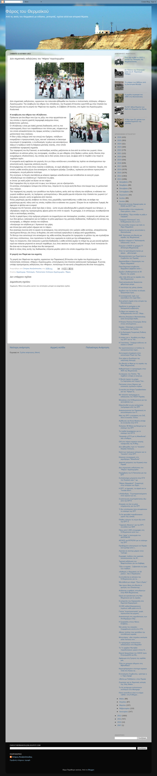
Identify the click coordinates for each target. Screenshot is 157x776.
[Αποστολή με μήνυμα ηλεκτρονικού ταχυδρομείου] (63, 269)
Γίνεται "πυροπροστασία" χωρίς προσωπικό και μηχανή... (131, 612)
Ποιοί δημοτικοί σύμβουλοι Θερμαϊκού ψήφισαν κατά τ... (131, 267)
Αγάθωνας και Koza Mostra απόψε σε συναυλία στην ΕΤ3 (132, 422)
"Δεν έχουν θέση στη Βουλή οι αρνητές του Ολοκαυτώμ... (130, 586)
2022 (119, 150)
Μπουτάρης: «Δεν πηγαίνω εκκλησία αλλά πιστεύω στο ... (133, 638)
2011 (119, 719)
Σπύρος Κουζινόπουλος (22, 757)
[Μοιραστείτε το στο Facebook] (70, 269)
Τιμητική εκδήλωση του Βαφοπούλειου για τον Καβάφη (131, 562)
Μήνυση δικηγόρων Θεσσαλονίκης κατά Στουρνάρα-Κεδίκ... (132, 318)
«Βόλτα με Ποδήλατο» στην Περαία (132, 679)
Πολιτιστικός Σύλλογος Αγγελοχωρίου (50, 272)
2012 (119, 716)
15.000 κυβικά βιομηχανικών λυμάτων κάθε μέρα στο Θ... (130, 607)
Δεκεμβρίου (124, 182)
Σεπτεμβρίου (124, 192)
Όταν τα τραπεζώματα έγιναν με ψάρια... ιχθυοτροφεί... (131, 252)
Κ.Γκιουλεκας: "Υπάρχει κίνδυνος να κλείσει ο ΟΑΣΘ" (132, 344)
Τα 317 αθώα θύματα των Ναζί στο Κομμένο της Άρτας (136, 108)
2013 (119, 179)
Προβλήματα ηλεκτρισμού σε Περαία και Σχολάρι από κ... (133, 547)
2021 (119, 153)
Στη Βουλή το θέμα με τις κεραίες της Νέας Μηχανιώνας (133, 364)
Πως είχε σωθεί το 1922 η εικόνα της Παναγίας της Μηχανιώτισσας (134, 59)
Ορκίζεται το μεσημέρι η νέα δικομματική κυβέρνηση (129, 307)
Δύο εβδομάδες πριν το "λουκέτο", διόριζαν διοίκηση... (132, 448)
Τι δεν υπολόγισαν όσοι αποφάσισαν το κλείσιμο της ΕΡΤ (133, 510)
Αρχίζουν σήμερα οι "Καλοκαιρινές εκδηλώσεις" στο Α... (132, 241)
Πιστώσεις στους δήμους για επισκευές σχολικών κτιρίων (130, 385)
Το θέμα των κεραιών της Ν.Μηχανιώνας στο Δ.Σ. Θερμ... (132, 312)
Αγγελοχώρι (20, 272)
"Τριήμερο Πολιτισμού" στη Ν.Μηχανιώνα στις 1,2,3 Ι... (130, 221)
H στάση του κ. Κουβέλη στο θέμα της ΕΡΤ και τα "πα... (132, 338)
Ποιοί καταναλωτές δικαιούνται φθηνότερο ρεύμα (130, 283)
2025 (119, 140)
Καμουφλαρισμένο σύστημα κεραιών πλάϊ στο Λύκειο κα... (133, 670)
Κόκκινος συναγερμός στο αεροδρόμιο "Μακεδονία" (129, 458)
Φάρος (68, 272)
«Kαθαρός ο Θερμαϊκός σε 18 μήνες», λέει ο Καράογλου (130, 573)
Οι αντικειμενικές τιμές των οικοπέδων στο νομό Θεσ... (130, 297)
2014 (119, 176)
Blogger (91, 770)
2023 (119, 147)
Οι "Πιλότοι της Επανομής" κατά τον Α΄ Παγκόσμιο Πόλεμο (135, 72)
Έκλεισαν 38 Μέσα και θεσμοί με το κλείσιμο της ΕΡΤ (132, 427)
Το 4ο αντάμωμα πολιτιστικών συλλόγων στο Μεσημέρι (130, 688)
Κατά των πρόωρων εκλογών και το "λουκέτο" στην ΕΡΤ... (132, 453)
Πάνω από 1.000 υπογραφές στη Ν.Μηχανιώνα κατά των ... (131, 531)
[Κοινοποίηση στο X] (67, 269)
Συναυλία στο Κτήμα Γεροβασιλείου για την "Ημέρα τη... (132, 390)
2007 (119, 725)
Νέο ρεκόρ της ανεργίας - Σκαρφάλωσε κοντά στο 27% (131, 628)
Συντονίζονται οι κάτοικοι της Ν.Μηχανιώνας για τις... (130, 578)
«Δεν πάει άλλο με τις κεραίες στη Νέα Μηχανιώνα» (131, 278)
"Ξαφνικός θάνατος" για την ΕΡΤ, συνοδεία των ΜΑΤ (131, 526)
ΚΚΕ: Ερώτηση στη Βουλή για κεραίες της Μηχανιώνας (130, 236)
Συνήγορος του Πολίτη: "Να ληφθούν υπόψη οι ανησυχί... (131, 375)
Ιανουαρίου (123, 712)
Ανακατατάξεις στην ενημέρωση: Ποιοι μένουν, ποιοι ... (131, 210)
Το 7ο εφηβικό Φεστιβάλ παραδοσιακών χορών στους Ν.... (133, 649)
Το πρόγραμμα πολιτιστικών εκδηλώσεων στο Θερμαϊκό (130, 644)
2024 (119, 144)
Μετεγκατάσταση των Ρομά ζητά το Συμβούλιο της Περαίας (132, 257)
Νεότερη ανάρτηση (20, 347)
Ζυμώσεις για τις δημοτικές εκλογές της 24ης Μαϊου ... (132, 683)
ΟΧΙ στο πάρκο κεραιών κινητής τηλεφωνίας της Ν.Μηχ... (131, 443)
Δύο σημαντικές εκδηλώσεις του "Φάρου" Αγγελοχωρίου (131, 468)
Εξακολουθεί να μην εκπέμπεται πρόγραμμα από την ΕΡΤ (131, 406)
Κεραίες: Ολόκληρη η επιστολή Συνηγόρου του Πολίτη (130, 328)
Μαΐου (122, 699)
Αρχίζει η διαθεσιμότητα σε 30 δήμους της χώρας (130, 273)
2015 (119, 173)
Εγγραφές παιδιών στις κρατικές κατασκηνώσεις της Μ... (131, 557)
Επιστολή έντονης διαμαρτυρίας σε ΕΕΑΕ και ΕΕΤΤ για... (132, 205)
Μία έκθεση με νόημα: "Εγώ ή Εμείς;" (133, 582)
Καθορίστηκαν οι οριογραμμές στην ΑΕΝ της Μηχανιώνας (132, 370)
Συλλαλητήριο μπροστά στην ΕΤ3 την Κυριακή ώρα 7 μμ (132, 479)
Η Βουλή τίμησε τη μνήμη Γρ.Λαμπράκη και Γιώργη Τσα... (132, 380)
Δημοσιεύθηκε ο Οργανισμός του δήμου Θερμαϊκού (131, 262)
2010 (119, 722)
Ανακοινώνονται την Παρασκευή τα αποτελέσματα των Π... (132, 411)
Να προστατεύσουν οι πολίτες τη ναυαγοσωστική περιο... (131, 349)
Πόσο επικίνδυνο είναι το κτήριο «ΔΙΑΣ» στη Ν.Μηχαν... (131, 694)
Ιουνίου (122, 201)
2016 (119, 169)
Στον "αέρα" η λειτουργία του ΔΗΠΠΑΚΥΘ (130, 536)
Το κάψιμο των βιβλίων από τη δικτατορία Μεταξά (135, 83)
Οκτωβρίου (123, 188)
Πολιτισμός (30, 272)
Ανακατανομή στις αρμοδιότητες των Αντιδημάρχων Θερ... (133, 617)
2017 (119, 166)
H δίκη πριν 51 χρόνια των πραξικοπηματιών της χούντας (135, 121)
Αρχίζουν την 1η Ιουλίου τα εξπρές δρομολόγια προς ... (132, 291)
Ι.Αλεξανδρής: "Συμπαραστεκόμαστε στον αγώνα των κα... (133, 495)
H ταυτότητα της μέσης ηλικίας (130, 287)
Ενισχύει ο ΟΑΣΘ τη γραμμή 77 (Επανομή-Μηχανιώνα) (131, 247)
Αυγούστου (124, 195)
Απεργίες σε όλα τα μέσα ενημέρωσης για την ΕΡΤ (129, 505)
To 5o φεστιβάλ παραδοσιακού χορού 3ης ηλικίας (131, 515)
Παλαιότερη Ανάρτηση (97, 347)
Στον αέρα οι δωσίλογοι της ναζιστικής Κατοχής (129, 359)
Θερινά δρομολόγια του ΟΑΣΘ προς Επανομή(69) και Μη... (133, 654)
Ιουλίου (122, 198)
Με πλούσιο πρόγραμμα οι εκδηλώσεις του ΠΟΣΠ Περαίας (132, 396)
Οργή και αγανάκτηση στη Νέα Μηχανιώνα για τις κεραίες (130, 597)
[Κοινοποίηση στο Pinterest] (72, 269)
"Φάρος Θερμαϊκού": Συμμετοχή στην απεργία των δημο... (131, 484)
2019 (119, 160)
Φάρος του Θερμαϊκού (27, 11)
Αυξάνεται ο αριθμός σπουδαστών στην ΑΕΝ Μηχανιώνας (132, 591)
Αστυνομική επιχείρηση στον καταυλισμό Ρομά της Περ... (130, 354)
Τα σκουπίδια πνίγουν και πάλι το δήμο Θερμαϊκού (132, 226)
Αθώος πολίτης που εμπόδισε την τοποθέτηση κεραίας (132, 633)
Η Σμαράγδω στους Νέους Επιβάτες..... (129, 623)
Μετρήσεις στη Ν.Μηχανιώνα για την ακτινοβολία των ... (133, 401)
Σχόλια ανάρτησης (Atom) (30, 352)
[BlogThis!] (65, 269)
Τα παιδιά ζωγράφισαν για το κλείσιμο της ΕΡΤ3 (130, 432)
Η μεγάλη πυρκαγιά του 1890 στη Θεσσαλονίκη (134, 96)
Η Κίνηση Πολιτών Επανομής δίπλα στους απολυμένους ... (132, 323)
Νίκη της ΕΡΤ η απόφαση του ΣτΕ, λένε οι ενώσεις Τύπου (132, 416)
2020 (119, 157)
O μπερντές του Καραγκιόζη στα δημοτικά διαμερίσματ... (131, 602)
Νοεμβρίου (123, 185)
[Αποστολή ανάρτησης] (58, 268)
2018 (119, 163)
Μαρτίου (122, 705)
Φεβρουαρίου (124, 708)
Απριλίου (123, 702)
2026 (119, 137)
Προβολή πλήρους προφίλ (20, 760)
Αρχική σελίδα (57, 347)
